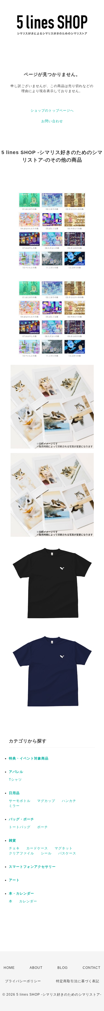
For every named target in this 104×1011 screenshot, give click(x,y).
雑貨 (12, 840)
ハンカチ (69, 801)
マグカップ (46, 801)
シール (46, 853)
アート (14, 880)
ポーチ (42, 827)
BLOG (62, 968)
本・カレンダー (21, 893)
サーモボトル (20, 801)
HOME (9, 968)
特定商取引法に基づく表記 (77, 981)
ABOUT (36, 968)
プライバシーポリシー (23, 981)
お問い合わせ (52, 121)
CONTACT (91, 968)
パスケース (67, 853)
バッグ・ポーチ (21, 819)
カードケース (37, 848)
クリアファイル (21, 853)
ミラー (14, 806)
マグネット (64, 848)
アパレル (16, 772)
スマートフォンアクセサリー (32, 867)
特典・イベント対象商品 (29, 758)
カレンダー (28, 901)
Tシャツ (15, 780)
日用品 (14, 793)
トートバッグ (20, 827)
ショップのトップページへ (52, 110)
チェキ (14, 848)
